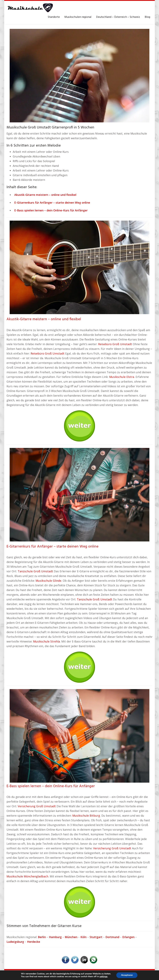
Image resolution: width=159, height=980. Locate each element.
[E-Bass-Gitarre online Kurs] (79, 735)
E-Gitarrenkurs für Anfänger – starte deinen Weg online (52, 547)
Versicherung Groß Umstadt (37, 806)
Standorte (54, 17)
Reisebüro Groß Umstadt (115, 344)
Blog (147, 17)
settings (103, 976)
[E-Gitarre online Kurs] (79, 494)
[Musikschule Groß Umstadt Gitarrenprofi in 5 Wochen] (79, 75)
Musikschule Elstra (121, 377)
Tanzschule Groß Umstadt (35, 571)
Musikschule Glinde (48, 580)
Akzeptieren (127, 975)
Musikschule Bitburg (86, 815)
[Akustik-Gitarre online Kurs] (79, 267)
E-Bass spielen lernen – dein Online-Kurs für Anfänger (51, 786)
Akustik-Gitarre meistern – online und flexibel (44, 319)
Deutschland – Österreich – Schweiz (118, 17)
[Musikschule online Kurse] (29, 7)
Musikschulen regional (77, 17)
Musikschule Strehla (46, 641)
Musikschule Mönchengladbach (27, 876)
